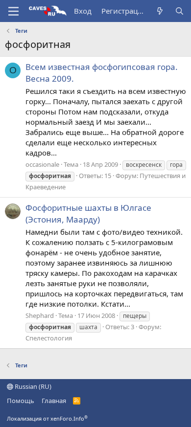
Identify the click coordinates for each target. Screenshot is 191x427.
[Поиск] (179, 11)
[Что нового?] (159, 11)
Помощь (20, 400)
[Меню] (13, 11)
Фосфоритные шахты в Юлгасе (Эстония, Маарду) (88, 213)
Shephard (39, 315)
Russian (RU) (32, 386)
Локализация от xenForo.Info (47, 418)
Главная (54, 400)
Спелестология (48, 338)
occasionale (42, 164)
